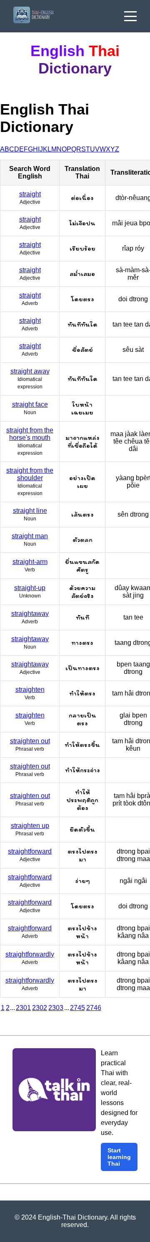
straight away (30, 371)
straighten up (30, 825)
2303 (55, 1007)
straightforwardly (29, 954)
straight (30, 194)
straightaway (30, 613)
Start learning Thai (119, 1157)
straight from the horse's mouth (29, 434)
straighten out (30, 740)
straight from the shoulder (29, 474)
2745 (77, 1007)
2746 (93, 1007)
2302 (39, 1007)
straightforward (30, 851)
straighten (30, 689)
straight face (30, 404)
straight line (30, 510)
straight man (30, 535)
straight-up (29, 587)
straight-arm (30, 561)
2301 (23, 1007)
